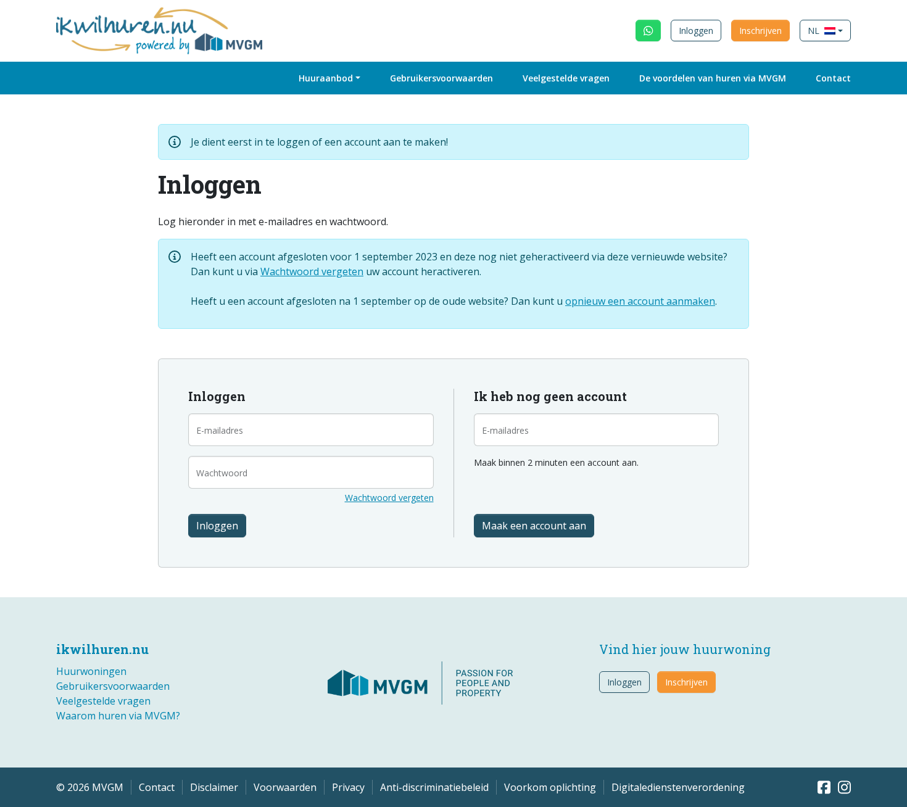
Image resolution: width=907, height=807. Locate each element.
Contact (833, 78)
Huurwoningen (91, 671)
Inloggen (696, 30)
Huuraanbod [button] (326, 78)
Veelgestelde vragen (566, 78)
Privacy (348, 787)
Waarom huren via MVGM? (118, 715)
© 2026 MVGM (89, 787)
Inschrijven (760, 30)
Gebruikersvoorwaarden (441, 78)
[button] (825, 30)
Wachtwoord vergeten (311, 271)
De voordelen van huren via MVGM (712, 78)
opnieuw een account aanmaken (640, 301)
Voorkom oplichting (550, 787)
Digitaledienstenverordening (678, 787)
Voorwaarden (285, 787)
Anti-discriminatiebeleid (434, 787)
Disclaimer (214, 787)
